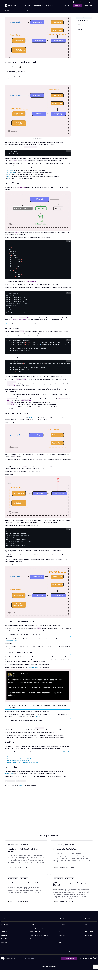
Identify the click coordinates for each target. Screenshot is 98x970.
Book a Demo (88, 5)
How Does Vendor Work (12, 640)
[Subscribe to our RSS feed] (96, 958)
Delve (8, 178)
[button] (38, 111)
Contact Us (77, 5)
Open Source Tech (21, 71)
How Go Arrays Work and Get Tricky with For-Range (20, 758)
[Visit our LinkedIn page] (80, 958)
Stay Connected (80, 27)
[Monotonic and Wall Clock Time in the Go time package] (26, 856)
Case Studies (62, 935)
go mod (13, 780)
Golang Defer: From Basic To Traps (16, 756)
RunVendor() (32, 417)
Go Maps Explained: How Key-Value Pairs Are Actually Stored (22, 762)
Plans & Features (34, 938)
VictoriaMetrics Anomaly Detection (39, 935)
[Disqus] (38, 807)
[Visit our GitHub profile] (94, 958)
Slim (8, 176)
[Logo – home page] (11, 5)
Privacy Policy (27, 951)
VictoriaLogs (4, 931)
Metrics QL (4, 938)
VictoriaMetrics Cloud (35, 931)
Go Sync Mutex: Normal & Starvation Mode (18, 760)
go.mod (38, 716)
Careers (87, 924)
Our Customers (89, 928)
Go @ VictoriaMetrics (10, 71)
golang (8, 780)
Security (61, 938)
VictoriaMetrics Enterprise (7, 928)
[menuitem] (28, 5)
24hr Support (88, 935)
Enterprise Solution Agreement (66, 951)
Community (62, 924)
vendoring (23, 780)
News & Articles (89, 931)
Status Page (4, 942)
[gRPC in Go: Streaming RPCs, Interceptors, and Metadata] (71, 890)
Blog (60, 931)
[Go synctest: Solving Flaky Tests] (71, 856)
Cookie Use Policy (51, 951)
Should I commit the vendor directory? (84, 23)
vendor (17, 780)
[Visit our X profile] (88, 958)
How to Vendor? (80, 17)
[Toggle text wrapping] (69, 151)
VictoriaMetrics (11, 172)
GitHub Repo (62, 928)
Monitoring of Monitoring (36, 928)
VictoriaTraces (5, 935)
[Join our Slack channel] (86, 958)
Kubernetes (10, 170)
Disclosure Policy (39, 951)
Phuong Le (9, 66)
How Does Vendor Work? (82, 20)
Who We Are (79, 29)
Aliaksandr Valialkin (34, 667)
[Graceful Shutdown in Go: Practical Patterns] (26, 890)
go (5, 780)
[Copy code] (67, 151)
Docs (60, 942)
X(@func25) (66, 751)
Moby (8, 174)
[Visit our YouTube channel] (91, 958)
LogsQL (32, 924)
